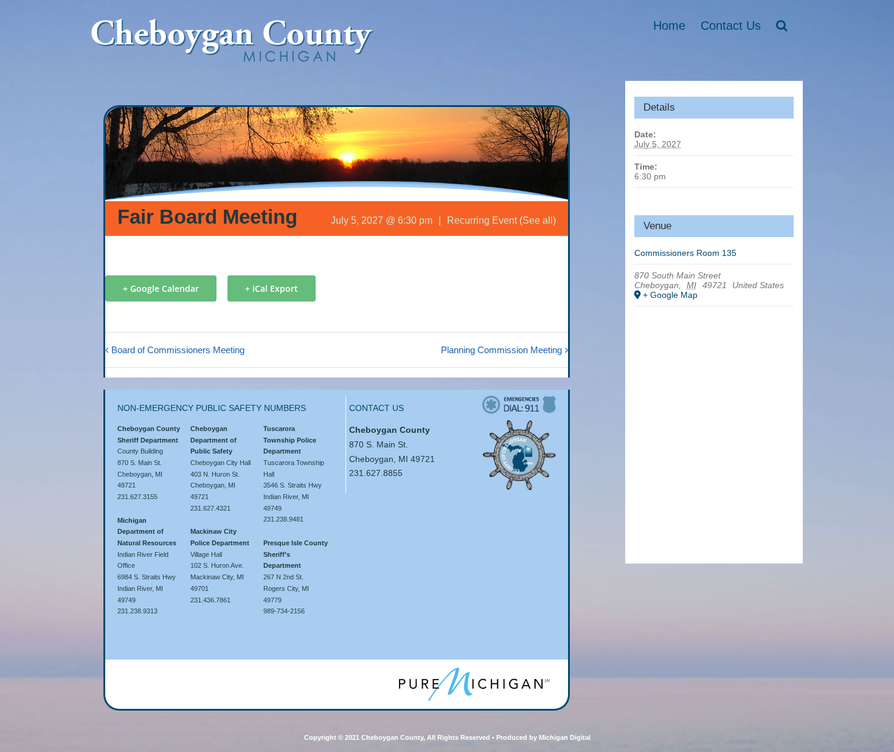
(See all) (537, 220)
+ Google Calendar (161, 288)
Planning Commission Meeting (501, 350)
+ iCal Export (271, 288)
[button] (782, 25)
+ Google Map (670, 295)
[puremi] (474, 672)
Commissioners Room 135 (685, 253)
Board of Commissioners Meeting (177, 350)
